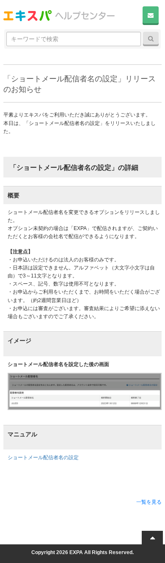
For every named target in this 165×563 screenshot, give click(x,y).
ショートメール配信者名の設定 (43, 457)
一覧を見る (149, 502)
